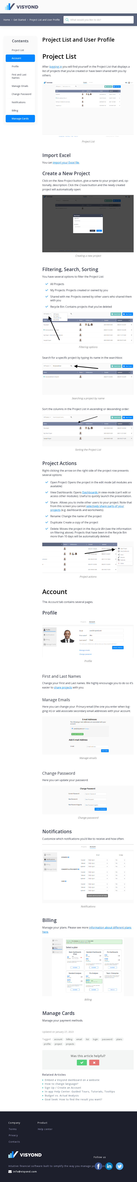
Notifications (19, 102)
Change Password (21, 94)
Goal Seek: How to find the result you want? (73, 1099)
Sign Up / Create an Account (63, 1087)
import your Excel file (66, 162)
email (79, 1039)
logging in (55, 66)
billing (69, 1039)
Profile (15, 66)
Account (16, 58)
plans (119, 1039)
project (58, 1043)
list (87, 1039)
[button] (82, 1062)
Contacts (14, 1141)
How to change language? (61, 1083)
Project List (18, 50)
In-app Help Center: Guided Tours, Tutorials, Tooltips (80, 1091)
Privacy (13, 1135)
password (107, 1039)
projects (70, 1043)
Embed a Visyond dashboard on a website (72, 1080)
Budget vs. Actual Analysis (62, 1095)
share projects (63, 687)
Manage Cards (20, 118)
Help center (45, 1129)
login (95, 1039)
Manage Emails (20, 86)
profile (47, 1043)
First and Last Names (19, 76)
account (58, 1039)
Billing (15, 110)
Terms (13, 1129)
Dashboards (90, 492)
